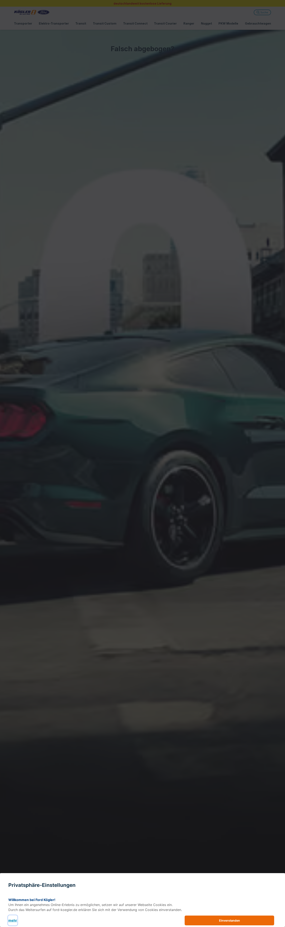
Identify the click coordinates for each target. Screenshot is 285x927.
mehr (12, 920)
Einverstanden (229, 920)
